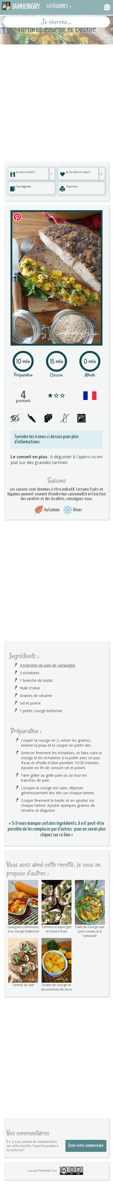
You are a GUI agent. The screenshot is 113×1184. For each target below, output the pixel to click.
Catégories (57, 6)
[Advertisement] (56, 100)
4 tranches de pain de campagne (47, 665)
